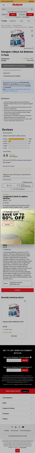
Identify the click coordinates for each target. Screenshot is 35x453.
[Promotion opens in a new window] (17, 226)
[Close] (32, 210)
